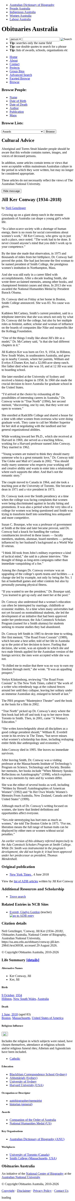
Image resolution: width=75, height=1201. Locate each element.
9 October (8, 995)
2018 (14, 1014)
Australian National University (21, 1177)
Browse (14, 82)
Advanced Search (21, 75)
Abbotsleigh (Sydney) (23, 1078)
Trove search (18, 896)
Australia (43, 999)
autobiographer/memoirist (26, 1100)
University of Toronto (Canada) (29, 1154)
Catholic (15, 1058)
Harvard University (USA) (26, 1085)
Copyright (8, 1190)
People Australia (20, 8)
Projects (15, 67)
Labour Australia (20, 19)
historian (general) (21, 1104)
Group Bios (17, 71)
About (14, 60)
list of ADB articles (26, 881)
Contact (14, 64)
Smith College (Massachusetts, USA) (33, 1158)
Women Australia (20, 15)
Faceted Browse (20, 78)
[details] (32, 960)
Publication (17, 111)
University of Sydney (23, 1081)
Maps (13, 115)
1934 (19, 995)
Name (13, 97)
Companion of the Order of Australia (33, 1119)
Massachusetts (21, 1018)
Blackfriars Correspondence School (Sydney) (38, 1074)
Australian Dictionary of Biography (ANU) (37, 1139)
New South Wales (24, 999)
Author (14, 108)
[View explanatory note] (5, 1034)
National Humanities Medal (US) (30, 1123)
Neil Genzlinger (16, 208)
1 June (6, 1014)
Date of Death (18, 104)
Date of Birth (18, 101)
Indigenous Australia (23, 12)
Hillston (7, 999)
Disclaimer (24, 1190)
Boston (6, 1018)
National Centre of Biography (45, 1173)
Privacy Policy (42, 1190)
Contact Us (61, 1190)
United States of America (47, 1018)
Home (13, 57)
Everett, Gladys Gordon (25, 912)
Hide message (11, 191)
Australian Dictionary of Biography (32, 5)
